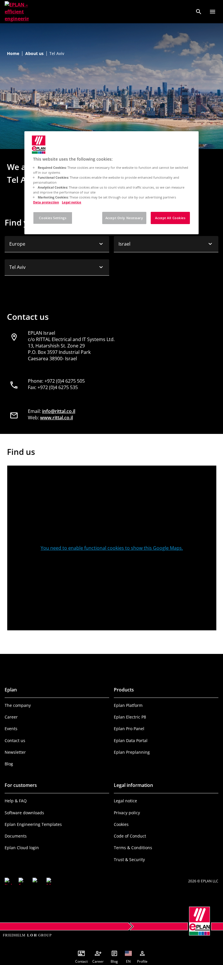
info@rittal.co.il (58, 411)
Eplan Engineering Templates (33, 824)
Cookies (121, 824)
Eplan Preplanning (132, 752)
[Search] (198, 11)
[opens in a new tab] (8, 881)
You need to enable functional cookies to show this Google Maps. (112, 548)
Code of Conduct (130, 836)
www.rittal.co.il (56, 417)
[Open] (212, 11)
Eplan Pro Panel (129, 728)
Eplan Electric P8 (130, 717)
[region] (111, 182)
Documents (16, 836)
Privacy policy (127, 812)
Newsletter (15, 752)
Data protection (46, 202)
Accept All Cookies (170, 218)
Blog (9, 764)
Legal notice (125, 800)
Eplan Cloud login (22, 847)
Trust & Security (129, 859)
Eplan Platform (128, 705)
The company (18, 705)
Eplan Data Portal (131, 740)
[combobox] (57, 244)
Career (11, 717)
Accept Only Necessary (124, 218)
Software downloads (24, 812)
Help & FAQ (16, 800)
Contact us (15, 740)
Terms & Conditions (133, 847)
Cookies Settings (52, 218)
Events (11, 728)
